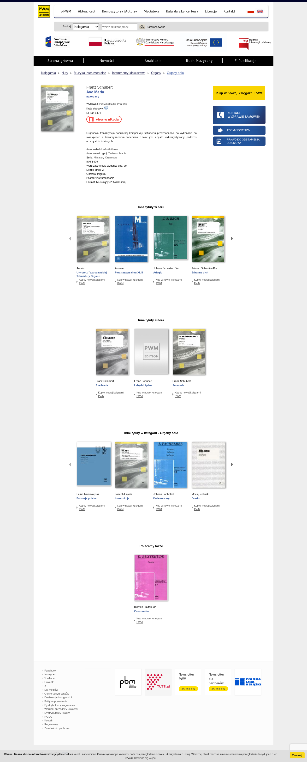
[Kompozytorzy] (120, 12)
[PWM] (43, 12)
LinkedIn (49, 682)
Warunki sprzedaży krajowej (60, 709)
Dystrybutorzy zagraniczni (59, 705)
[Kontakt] (230, 12)
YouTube (49, 678)
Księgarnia (48, 73)
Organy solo (175, 73)
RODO (48, 716)
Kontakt (48, 720)
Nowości (107, 60)
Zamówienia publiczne (57, 728)
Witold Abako (110, 149)
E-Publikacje (246, 60)
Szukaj (142, 26)
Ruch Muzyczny (199, 60)
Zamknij (297, 755)
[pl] (247, 12)
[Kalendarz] (182, 12)
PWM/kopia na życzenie (113, 103)
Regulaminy (51, 724)
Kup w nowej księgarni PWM (92, 281)
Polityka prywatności (56, 701)
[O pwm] (64, 12)
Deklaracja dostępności (58, 697)
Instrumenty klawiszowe (128, 73)
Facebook (50, 670)
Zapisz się (188, 688)
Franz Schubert (99, 87)
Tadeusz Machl (117, 153)
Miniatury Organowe (105, 157)
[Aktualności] (87, 12)
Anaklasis (153, 60)
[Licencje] (210, 12)
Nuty (65, 73)
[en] (262, 12)
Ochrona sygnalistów (56, 693)
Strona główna (60, 60)
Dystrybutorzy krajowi (57, 712)
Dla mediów (51, 689)
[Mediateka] (152, 12)
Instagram (50, 674)
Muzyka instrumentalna (90, 73)
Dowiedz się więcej (145, 757)
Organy (156, 73)
